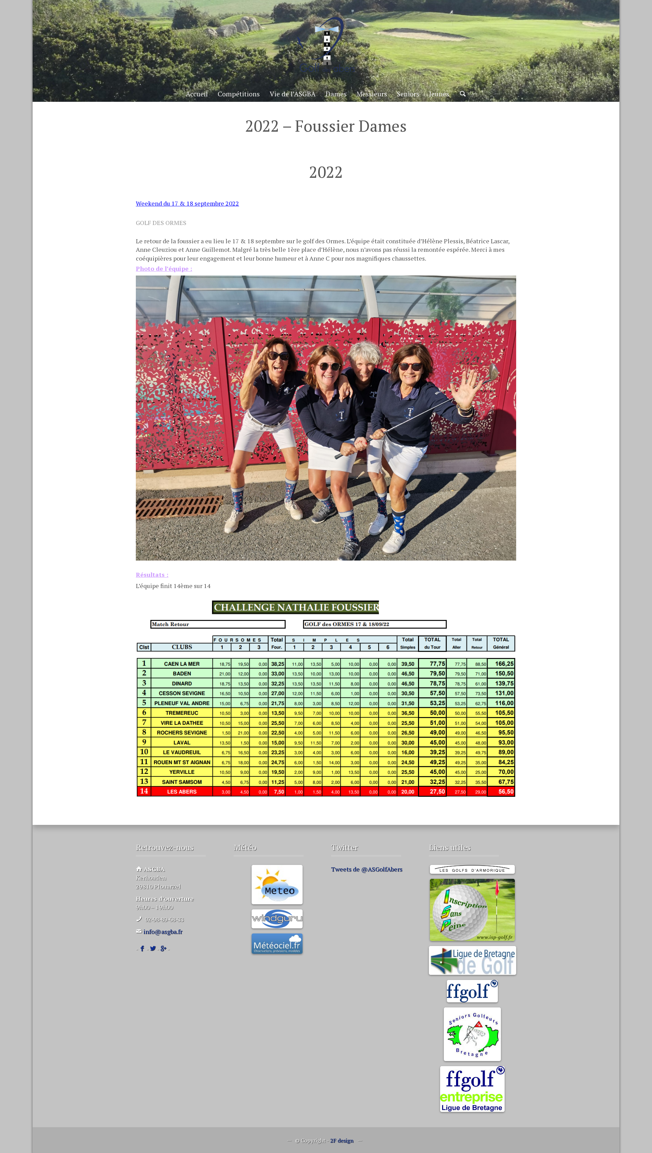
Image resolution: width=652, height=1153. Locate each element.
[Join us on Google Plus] (163, 949)
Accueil (197, 93)
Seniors (408, 93)
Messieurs (372, 93)
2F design (342, 1140)
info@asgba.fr (162, 931)
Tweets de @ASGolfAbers (366, 869)
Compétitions (239, 93)
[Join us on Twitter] (153, 949)
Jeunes (439, 93)
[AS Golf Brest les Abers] (326, 44)
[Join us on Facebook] (142, 949)
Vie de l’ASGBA (293, 93)
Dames (336, 93)
